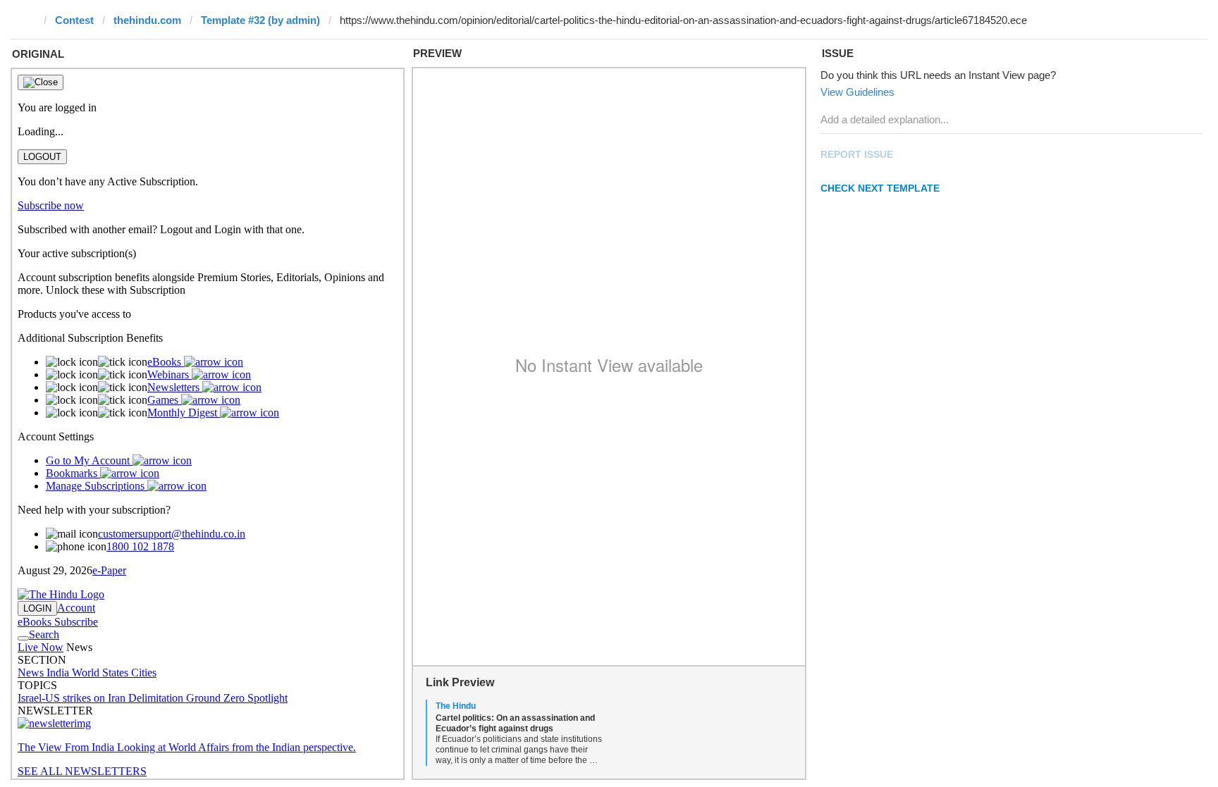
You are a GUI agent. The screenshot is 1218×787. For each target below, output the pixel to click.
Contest (74, 20)
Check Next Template (880, 188)
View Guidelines (857, 92)
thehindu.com (147, 20)
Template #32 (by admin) (260, 20)
